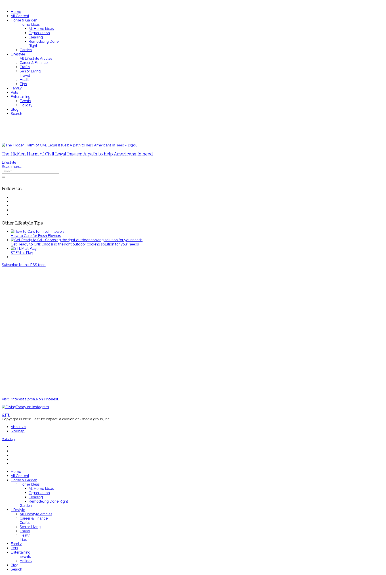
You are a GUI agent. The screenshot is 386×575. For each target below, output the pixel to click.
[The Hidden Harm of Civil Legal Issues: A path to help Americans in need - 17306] (70, 145)
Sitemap (18, 431)
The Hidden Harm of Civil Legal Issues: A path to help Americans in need (77, 154)
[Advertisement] (132, 129)
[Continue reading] (38, 231)
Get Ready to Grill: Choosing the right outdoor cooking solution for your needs (75, 244)
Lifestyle (9, 162)
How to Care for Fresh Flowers (36, 236)
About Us (18, 427)
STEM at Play (22, 253)
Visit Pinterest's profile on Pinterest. (30, 399)
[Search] (3, 177)
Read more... (12, 167)
